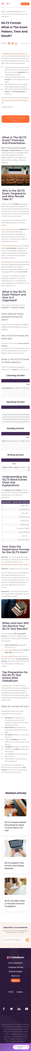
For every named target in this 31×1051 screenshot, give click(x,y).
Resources (15, 976)
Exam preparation (15, 963)
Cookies (19, 992)
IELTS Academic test (8, 229)
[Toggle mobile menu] (3, 3)
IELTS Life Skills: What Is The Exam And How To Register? (15, 903)
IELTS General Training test (10, 246)
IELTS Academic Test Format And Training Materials (14, 865)
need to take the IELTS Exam (14, 53)
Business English (15, 971)
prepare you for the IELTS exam (15, 100)
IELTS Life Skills (6, 262)
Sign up (15, 980)
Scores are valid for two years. (11, 656)
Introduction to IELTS (13, 11)
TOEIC (10, 992)
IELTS (3, 11)
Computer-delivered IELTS (14, 650)
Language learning (15, 967)
